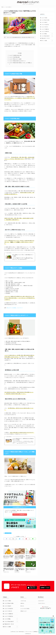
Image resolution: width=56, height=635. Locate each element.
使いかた (22, 606)
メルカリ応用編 (44, 33)
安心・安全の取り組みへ (20, 631)
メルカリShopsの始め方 (45, 35)
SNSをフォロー (24, 611)
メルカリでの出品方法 (45, 24)
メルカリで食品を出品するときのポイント (17, 60)
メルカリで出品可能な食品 (14, 57)
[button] (7, 539)
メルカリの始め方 (44, 22)
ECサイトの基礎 (44, 40)
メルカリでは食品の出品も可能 (15, 55)
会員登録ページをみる (45, 587)
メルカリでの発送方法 (45, 31)
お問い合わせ (13, 631)
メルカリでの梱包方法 (45, 29)
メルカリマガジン (41, 603)
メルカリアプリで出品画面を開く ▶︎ (19, 514)
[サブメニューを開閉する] (52, 33)
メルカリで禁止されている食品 (15, 59)
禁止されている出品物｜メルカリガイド (15, 307)
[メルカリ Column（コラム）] (28, 2)
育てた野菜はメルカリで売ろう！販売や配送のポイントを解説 (22, 255)
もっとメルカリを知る (25, 608)
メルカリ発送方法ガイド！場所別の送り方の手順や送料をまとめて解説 (22, 439)
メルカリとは (23, 600)
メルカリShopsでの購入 (45, 20)
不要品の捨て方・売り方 (45, 38)
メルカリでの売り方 (8, 533)
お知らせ (22, 603)
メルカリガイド (41, 600)
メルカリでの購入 (44, 17)
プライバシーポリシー (29, 631)
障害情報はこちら (36, 631)
